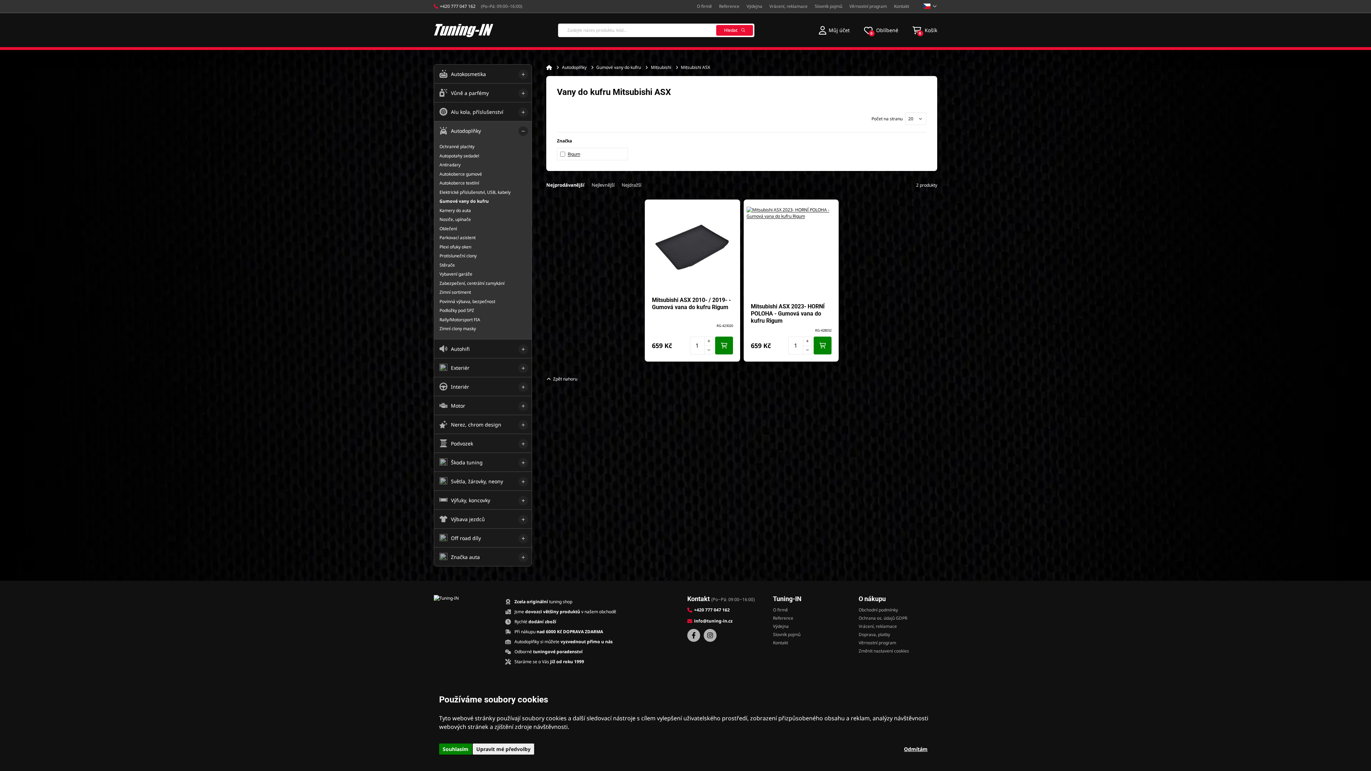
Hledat (731, 30)
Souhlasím (455, 749)
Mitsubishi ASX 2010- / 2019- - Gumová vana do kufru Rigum (691, 304)
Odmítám (916, 749)
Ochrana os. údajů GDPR (883, 618)
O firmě (704, 6)
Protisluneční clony (458, 256)
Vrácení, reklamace (788, 6)
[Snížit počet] (708, 350)
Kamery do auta (455, 210)
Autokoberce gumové (461, 174)
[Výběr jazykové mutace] (930, 6)
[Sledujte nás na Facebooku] (693, 635)
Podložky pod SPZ (457, 310)
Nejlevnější (603, 185)
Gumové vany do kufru (618, 67)
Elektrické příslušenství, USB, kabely (475, 192)
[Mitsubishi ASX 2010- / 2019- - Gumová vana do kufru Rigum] (692, 246)
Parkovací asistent (458, 238)
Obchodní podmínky (878, 610)
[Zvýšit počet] (708, 341)
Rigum (574, 154)
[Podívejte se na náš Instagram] (710, 635)
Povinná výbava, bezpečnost (467, 301)
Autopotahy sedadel (459, 156)
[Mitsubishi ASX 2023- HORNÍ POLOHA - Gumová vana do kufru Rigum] (791, 251)
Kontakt (901, 6)
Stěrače (447, 265)
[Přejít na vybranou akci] (593, 278)
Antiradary (450, 165)
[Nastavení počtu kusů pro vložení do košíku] (701, 345)
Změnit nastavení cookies (884, 651)
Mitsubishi (661, 67)
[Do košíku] (724, 345)
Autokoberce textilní (459, 183)
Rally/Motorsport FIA (460, 320)
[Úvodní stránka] (549, 67)
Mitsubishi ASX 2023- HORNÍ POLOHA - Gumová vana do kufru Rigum (788, 313)
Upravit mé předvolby (503, 749)
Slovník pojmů (828, 6)
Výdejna (754, 6)
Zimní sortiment (455, 292)
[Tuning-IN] (464, 30)
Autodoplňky (574, 67)
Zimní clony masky (458, 329)
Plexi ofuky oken (455, 247)
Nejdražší (631, 185)
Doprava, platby (874, 634)
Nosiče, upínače (455, 219)
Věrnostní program (868, 6)
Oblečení (448, 229)
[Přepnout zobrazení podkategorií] (523, 74)
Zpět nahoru (565, 379)
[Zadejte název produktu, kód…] (656, 30)
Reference (729, 6)
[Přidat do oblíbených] (731, 208)
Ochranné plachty (457, 146)
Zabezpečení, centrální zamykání (472, 283)
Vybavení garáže (456, 274)
